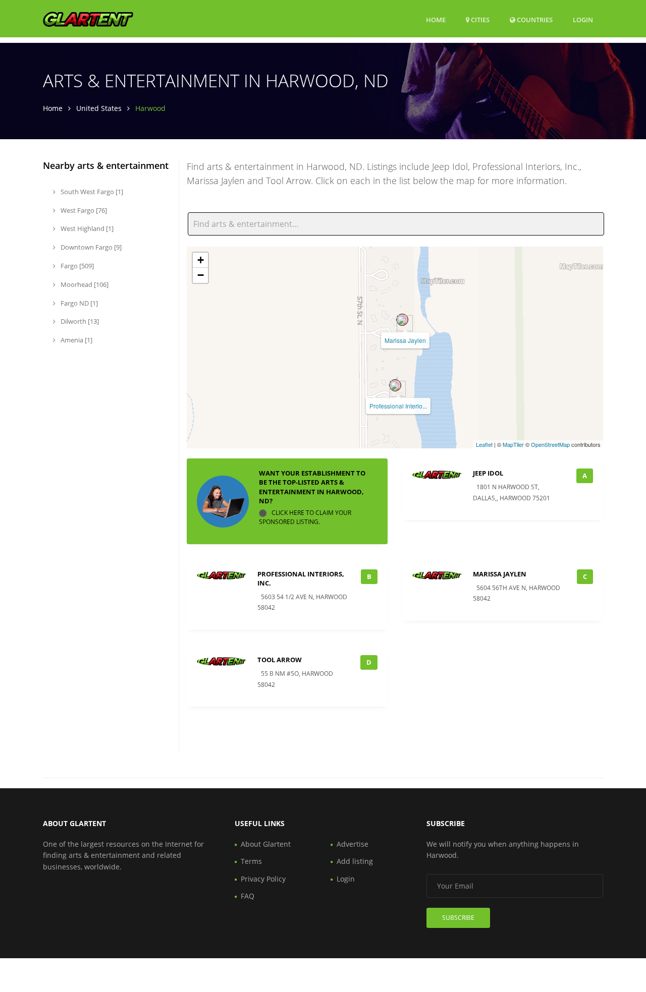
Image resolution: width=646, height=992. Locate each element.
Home (436, 19)
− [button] (200, 275)
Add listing (355, 861)
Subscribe (458, 917)
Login (583, 19)
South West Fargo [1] (91, 191)
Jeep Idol (488, 473)
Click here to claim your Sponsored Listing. (305, 517)
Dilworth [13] (79, 321)
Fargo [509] (76, 265)
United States (99, 108)
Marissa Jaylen (405, 340)
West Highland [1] (86, 228)
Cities (479, 19)
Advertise (352, 844)
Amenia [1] (75, 339)
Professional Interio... (398, 405)
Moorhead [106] (84, 284)
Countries (534, 19)
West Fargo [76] (83, 210)
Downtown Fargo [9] (90, 247)
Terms (251, 861)
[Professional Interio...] (395, 385)
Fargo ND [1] (78, 303)
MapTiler (513, 444)
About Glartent (266, 844)
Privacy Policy (263, 879)
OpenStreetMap (550, 444)
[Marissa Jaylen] (402, 320)
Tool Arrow (279, 659)
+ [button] (200, 260)
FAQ (247, 896)
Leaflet (484, 444)
